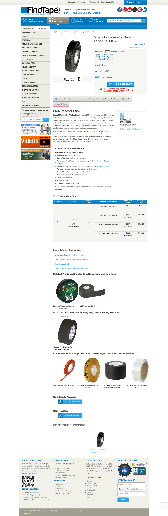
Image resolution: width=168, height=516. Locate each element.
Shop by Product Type (62, 468)
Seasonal (26, 40)
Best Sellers (27, 36)
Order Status (59, 489)
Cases (122, 52)
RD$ (110, 466)
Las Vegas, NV (28, 497)
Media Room (91, 492)
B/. (96, 471)
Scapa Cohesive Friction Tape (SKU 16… (99, 451)
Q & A (127, 99)
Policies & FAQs (92, 483)
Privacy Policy (80, 511)
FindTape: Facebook (119, 10)
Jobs (88, 497)
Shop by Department (62, 470)
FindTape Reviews (61, 477)
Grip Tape (59, 268)
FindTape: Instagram (124, 10)
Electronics (27, 59)
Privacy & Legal (92, 486)
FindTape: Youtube (129, 10)
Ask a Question (134, 48)
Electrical (85, 259)
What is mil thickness (102, 166)
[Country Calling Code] (120, 489)
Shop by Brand (60, 473)
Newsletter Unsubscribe (63, 493)
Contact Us (90, 481)
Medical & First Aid (30, 71)
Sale (24, 101)
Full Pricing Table (92, 99)
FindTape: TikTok (134, 10)
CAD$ (93, 464)
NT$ (89, 473)
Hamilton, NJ (27, 493)
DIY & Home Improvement (67, 259)
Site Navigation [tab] (42, 28)
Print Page (139, 44)
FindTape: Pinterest (139, 10)
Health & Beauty (29, 67)
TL (86, 473)
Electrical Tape (68, 32)
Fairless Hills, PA (28, 500)
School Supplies (29, 82)
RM (109, 469)
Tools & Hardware (30, 98)
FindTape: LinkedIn (144, 10)
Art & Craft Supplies (31, 48)
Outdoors (26, 78)
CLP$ (98, 466)
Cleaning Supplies (30, 52)
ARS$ (110, 464)
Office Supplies (28, 75)
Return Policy (69, 511)
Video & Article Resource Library (65, 475)
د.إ (106, 464)
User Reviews (62, 104)
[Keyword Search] (46, 120)
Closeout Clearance (31, 105)
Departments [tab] (28, 28)
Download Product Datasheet (132, 129)
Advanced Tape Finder (62, 466)
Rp (87, 469)
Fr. (95, 466)
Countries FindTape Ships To (64, 464)
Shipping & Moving (30, 90)
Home (58, 32)
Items (115, 52)
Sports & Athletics (63, 264)
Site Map (90, 488)
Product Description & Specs (67, 99)
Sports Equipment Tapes (77, 268)
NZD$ (92, 471)
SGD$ (108, 471)
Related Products (111, 99)
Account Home (60, 484)
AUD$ (88, 466)
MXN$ (100, 464)
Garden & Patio (29, 63)
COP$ (103, 466)
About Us (90, 495)
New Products (28, 33)
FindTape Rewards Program (64, 491)
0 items (134, 2)
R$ (92, 466)
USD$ (88, 464)
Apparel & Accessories (32, 44)
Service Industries (30, 86)
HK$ (97, 469)
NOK (87, 471)
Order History (59, 486)
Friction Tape (80, 32)
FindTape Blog (91, 490)
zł (99, 471)
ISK (94, 469)
